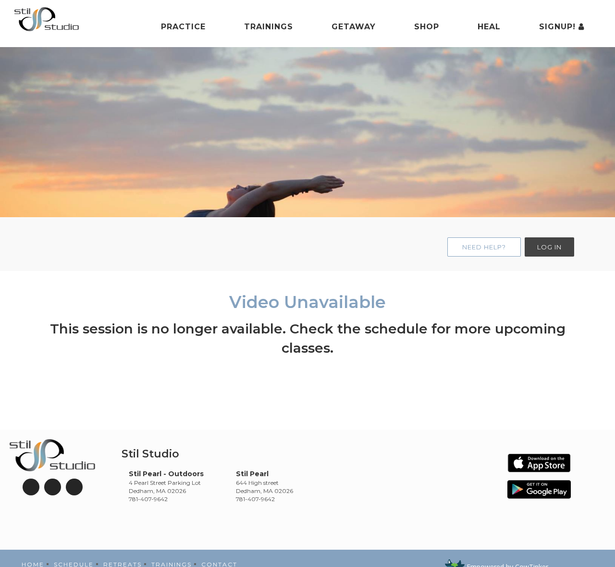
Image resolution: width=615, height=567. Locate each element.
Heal (489, 26)
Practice (183, 26)
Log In (549, 247)
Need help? (484, 247)
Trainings (268, 26)
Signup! (558, 26)
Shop (426, 26)
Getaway (354, 26)
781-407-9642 (148, 499)
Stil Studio (150, 453)
